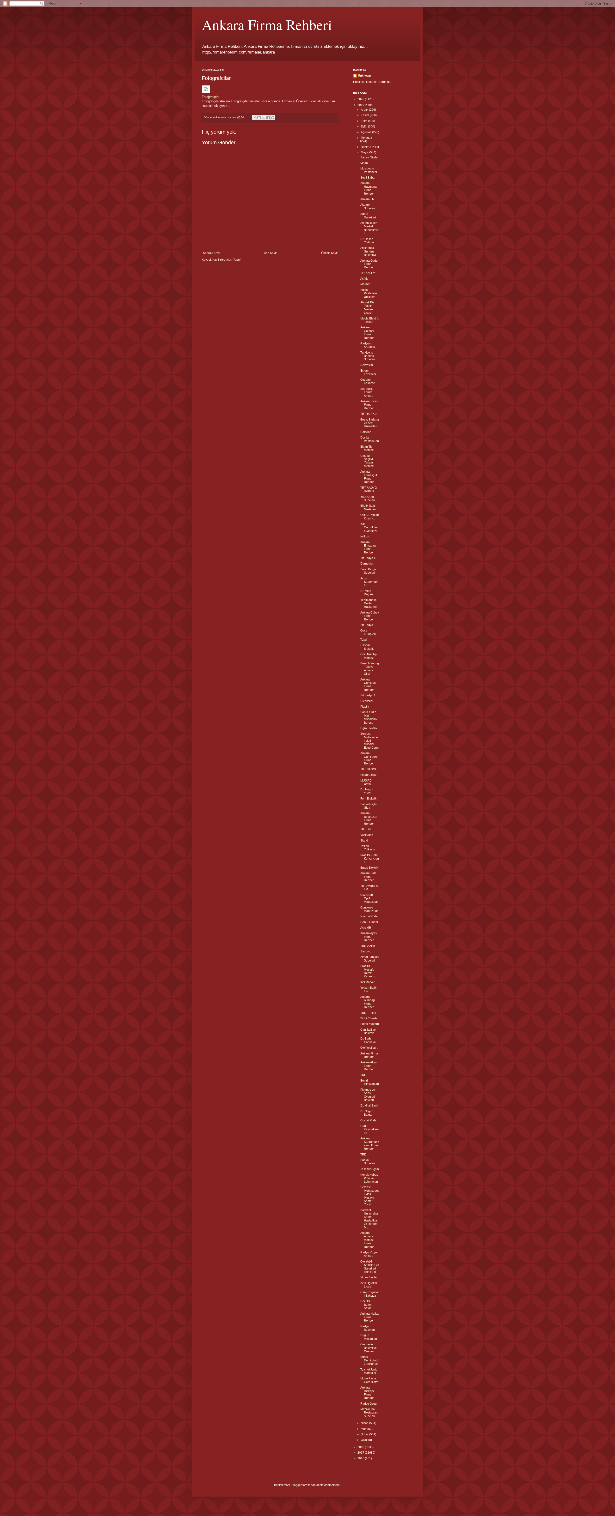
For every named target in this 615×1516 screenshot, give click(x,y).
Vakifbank (366, 834)
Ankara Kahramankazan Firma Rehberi (369, 1143)
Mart (364, 1429)
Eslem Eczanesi (368, 372)
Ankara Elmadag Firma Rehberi (368, 547)
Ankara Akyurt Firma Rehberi (369, 1066)
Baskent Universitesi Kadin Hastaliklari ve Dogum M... (369, 1219)
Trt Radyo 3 (367, 625)
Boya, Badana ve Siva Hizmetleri (369, 423)
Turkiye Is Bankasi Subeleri (367, 356)
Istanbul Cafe (369, 916)
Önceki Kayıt (329, 253)
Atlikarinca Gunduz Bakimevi (368, 251)
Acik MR (365, 927)
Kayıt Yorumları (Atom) (226, 259)
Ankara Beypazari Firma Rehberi (368, 818)
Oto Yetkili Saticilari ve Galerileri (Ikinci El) (369, 1267)
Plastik (364, 706)
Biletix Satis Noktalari (368, 507)
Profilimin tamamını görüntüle (372, 82)
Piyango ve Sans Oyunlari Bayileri (367, 1095)
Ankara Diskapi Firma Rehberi (367, 1393)
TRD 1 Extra (368, 1013)
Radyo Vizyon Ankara (369, 1254)
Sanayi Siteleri (369, 157)
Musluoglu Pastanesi (368, 170)
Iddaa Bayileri (369, 1277)
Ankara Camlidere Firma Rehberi (369, 758)
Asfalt (364, 278)
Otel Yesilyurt (368, 1047)
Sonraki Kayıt (211, 253)
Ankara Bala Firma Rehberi (368, 877)
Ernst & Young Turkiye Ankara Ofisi (369, 668)
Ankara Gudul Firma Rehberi (369, 264)
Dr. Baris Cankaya (368, 1040)
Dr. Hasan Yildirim (367, 240)
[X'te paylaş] (263, 117)
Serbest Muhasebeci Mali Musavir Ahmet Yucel (369, 1195)
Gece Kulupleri (368, 632)
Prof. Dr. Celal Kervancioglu (369, 859)
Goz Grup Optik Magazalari (369, 898)
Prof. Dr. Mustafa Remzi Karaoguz (368, 971)
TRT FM (365, 829)
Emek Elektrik (369, 867)
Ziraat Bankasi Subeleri (369, 958)
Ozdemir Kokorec (367, 381)
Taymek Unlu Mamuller (368, 1371)
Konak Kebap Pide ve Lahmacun (369, 1178)
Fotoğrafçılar (210, 97)
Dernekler (366, 563)
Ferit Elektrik (368, 798)
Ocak (364, 1440)
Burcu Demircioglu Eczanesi (369, 1360)
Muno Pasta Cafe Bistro (369, 1380)
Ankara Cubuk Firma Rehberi (369, 616)
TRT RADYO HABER (368, 489)
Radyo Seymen (367, 1328)
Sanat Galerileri (368, 215)
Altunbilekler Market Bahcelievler (369, 228)
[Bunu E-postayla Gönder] (254, 117)
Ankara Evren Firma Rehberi (369, 405)
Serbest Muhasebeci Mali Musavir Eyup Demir (369, 740)
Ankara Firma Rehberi (267, 24)
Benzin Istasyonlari (369, 1082)
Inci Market (367, 982)
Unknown (364, 75)
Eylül (364, 126)
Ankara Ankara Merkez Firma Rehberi (367, 1240)
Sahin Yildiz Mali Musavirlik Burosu (368, 717)
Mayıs (365, 152)
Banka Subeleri (367, 1161)
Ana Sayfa (270, 253)
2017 (361, 1452)
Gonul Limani (369, 922)
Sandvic (365, 951)
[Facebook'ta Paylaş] (268, 117)
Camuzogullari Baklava (369, 1294)
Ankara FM (367, 199)
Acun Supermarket (369, 582)
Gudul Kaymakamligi (369, 1129)
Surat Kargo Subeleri (368, 571)
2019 (361, 105)
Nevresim (366, 365)
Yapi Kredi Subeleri (367, 498)
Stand (364, 840)
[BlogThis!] (259, 117)
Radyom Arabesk (367, 345)
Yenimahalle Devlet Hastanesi (368, 603)
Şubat (365, 1434)
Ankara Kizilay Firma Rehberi (369, 1317)
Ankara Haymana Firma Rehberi (368, 188)
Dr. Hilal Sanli (369, 1105)
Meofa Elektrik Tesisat (369, 320)
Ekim (364, 121)
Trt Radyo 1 (367, 695)
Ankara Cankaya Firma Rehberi (368, 685)
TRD (363, 1154)
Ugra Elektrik (368, 728)
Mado (364, 163)
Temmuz (366, 137)
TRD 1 (364, 1075)
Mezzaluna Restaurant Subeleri (369, 1413)
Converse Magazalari (369, 909)
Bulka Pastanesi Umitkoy (368, 293)
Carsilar (365, 432)
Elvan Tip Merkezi (367, 448)
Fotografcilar (368, 774)
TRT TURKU (368, 413)
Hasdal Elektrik (367, 647)
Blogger (296, 1485)
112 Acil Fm (367, 273)
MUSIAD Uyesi (366, 782)
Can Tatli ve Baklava (368, 1031)
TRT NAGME (368, 769)
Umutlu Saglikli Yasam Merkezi (367, 461)
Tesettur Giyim (369, 1169)
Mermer (365, 284)
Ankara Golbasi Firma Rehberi (367, 332)
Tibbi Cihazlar (369, 1018)
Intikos (364, 536)
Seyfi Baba (367, 177)
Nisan (365, 1423)
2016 (361, 1458)
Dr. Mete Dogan (366, 592)
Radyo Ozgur (369, 1403)
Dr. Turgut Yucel (366, 791)
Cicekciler (366, 701)
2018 (361, 1447)
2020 (361, 99)
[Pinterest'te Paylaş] (272, 117)
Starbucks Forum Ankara (366, 392)
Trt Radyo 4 (367, 558)
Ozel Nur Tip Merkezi (368, 656)
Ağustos (366, 132)
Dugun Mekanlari (368, 1337)
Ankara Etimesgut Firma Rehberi (368, 477)
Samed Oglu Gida (368, 806)
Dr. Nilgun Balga (366, 1113)
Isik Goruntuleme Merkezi (369, 527)
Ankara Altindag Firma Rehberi (367, 1002)
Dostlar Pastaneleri (369, 439)
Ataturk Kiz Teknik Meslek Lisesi (367, 307)
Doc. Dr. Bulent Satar (366, 1304)
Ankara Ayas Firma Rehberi (368, 937)
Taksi (363, 639)
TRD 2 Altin (367, 946)
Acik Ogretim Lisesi (368, 1284)
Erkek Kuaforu (369, 1024)
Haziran (366, 147)
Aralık (365, 109)
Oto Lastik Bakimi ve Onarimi (368, 1348)
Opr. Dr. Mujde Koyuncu (369, 516)
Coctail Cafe (368, 1120)
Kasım (365, 115)
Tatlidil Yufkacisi (367, 847)
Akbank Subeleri (367, 206)
